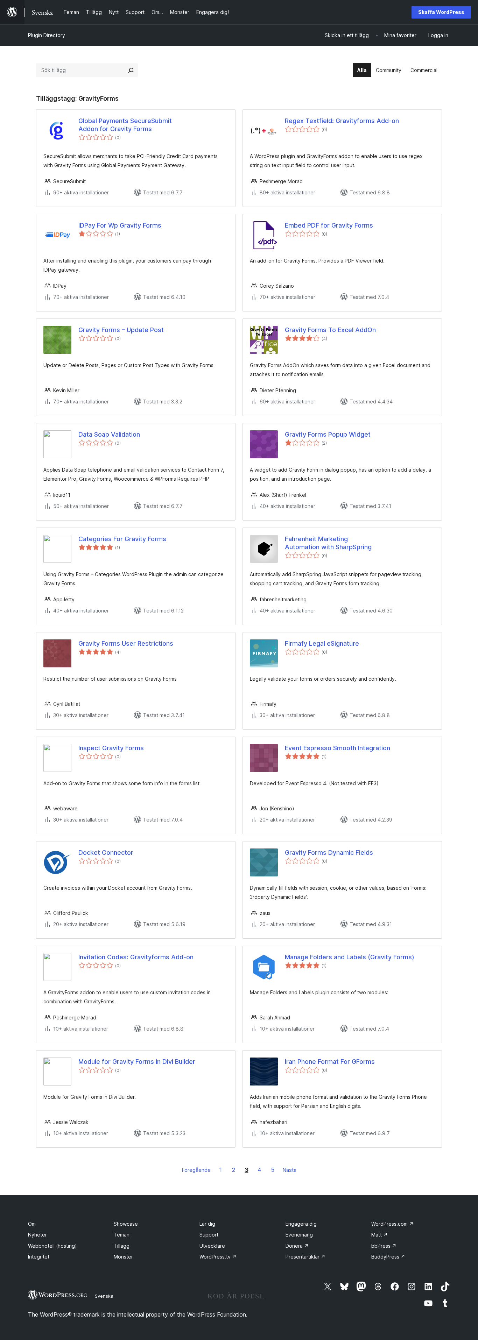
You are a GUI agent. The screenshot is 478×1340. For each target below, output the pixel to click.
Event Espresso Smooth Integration (337, 748)
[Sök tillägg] (131, 70)
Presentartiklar (305, 1257)
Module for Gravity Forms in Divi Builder (136, 1061)
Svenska (104, 1296)
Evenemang (299, 1235)
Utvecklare (212, 1246)
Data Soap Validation (109, 434)
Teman (121, 1235)
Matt (379, 1235)
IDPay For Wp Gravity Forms (119, 225)
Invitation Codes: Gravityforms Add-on (136, 957)
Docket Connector (105, 852)
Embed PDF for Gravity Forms (329, 225)
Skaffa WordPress (441, 12)
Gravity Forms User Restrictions (125, 643)
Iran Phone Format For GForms (330, 1061)
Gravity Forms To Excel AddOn (330, 330)
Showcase (126, 1224)
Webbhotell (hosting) (52, 1246)
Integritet (38, 1257)
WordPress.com (392, 1224)
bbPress (383, 1246)
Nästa (289, 1170)
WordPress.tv (218, 1257)
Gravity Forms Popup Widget (328, 434)
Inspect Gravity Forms (111, 748)
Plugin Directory (46, 35)
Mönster (123, 1257)
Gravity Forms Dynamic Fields (329, 852)
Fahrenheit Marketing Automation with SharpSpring (328, 543)
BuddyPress (388, 1257)
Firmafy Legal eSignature (322, 643)
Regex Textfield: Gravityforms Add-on (342, 120)
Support (208, 1235)
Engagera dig (301, 1224)
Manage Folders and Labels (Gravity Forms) (349, 957)
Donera (297, 1246)
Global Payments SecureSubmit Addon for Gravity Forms (125, 124)
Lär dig (207, 1224)
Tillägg (121, 1246)
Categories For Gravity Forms (122, 539)
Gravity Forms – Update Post (121, 330)
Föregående (196, 1170)
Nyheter (37, 1235)
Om (32, 1224)
